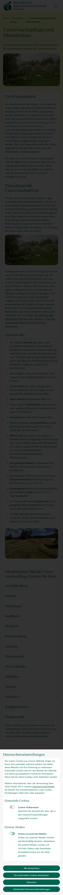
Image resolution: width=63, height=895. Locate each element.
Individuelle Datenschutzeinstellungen (31, 889)
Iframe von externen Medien (12, 833)
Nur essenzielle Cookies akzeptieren (31, 875)
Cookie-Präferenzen (12, 807)
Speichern (32, 882)
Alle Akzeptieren (31, 868)
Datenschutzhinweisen (43, 786)
